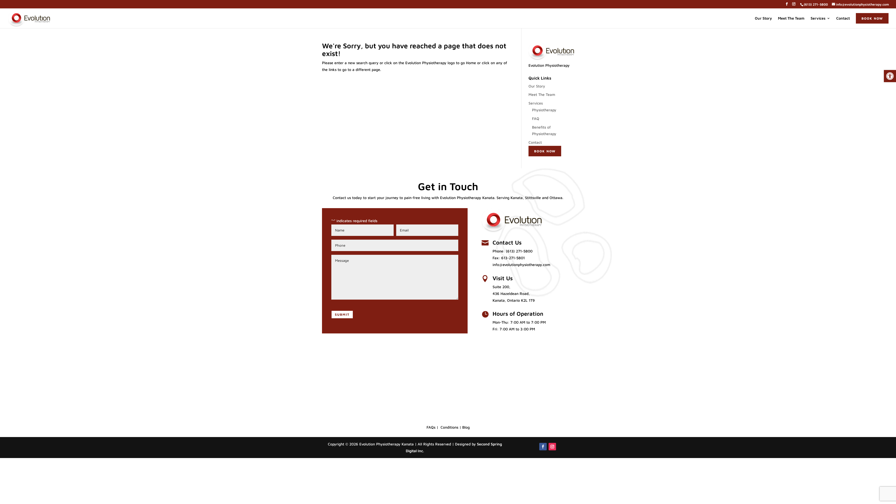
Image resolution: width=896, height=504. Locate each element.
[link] (890, 76)
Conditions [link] (449, 427)
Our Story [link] (763, 18)
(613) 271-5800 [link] (519, 251)
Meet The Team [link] (791, 18)
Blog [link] (466, 427)
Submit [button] (342, 314)
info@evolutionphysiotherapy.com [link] (521, 264)
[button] (786, 5)
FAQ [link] (535, 118)
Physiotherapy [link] (544, 110)
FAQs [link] (431, 427)
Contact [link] (843, 18)
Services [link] (818, 18)
